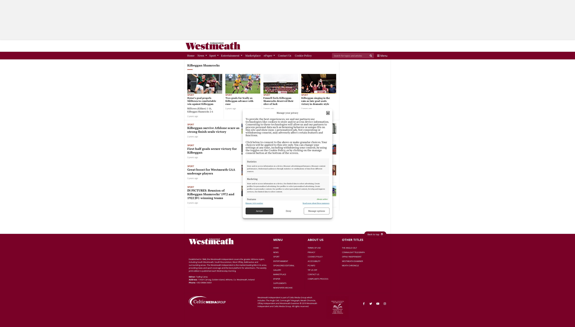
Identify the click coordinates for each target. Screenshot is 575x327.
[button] (327, 112)
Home (191, 55)
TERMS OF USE (314, 247)
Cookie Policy (304, 55)
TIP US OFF (312, 270)
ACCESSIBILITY (314, 261)
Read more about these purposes (316, 203)
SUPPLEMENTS (279, 283)
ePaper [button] (268, 55)
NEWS (276, 252)
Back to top (373, 234)
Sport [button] (213, 55)
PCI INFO (311, 265)
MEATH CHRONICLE (350, 265)
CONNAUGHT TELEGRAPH (353, 252)
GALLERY (277, 270)
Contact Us (285, 55)
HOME (276, 247)
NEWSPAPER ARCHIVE (283, 287)
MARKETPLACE (279, 274)
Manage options (316, 210)
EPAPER (276, 279)
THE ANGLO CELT (349, 247)
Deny (288, 210)
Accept (259, 210)
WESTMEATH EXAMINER (352, 261)
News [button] (201, 55)
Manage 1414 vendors (254, 203)
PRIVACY (311, 252)
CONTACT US (313, 274)
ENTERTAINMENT (280, 261)
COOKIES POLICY (315, 256)
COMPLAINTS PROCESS (318, 279)
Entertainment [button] (230, 55)
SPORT (276, 256)
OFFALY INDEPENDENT (351, 256)
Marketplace (253, 55)
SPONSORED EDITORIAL (283, 265)
